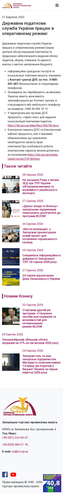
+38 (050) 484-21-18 (15, 444)
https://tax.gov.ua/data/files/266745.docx (33, 125)
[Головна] (18, 5)
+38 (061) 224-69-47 (15, 437)
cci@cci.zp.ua (20, 451)
